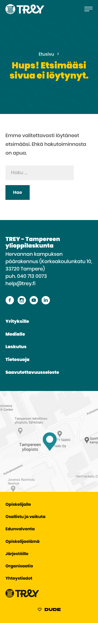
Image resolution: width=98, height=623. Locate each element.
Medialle (15, 334)
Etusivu (46, 54)
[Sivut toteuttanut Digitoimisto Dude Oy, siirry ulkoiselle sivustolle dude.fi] (49, 610)
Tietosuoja (17, 360)
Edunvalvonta (20, 529)
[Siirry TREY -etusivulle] (22, 596)
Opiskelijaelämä (22, 542)
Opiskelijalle (18, 505)
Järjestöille (16, 554)
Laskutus (15, 347)
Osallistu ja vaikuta (25, 517)
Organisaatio (19, 566)
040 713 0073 (32, 276)
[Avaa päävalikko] (88, 9)
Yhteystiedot (18, 579)
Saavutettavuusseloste (32, 373)
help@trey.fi (20, 283)
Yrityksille (17, 322)
